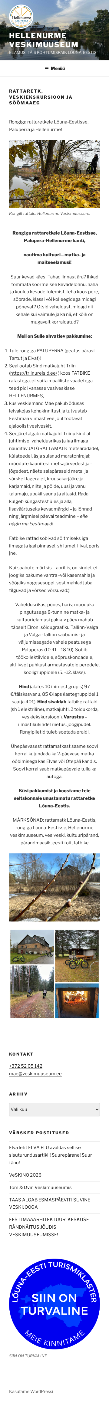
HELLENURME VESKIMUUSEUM (44, 40)
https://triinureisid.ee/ (33, 373)
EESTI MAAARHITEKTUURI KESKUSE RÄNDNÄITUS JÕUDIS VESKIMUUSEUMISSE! (49, 1227)
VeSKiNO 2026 (25, 1175)
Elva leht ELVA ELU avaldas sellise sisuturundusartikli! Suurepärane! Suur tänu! (50, 1155)
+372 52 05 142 (25, 1066)
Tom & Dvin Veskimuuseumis (40, 1187)
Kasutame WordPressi (31, 1391)
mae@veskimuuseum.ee (35, 1073)
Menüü (58, 68)
